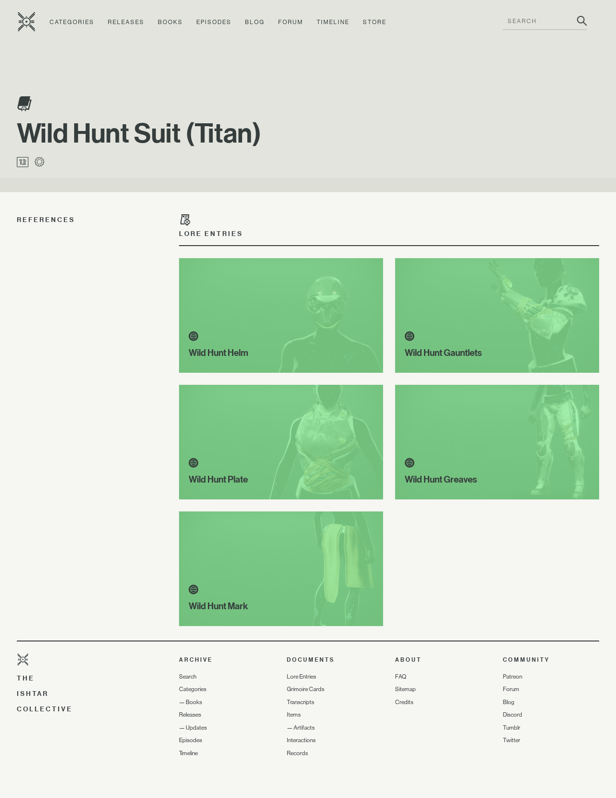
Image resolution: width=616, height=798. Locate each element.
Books (170, 22)
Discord (512, 714)
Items (294, 714)
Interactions (301, 740)
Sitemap (405, 689)
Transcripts (300, 702)
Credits (404, 702)
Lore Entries (301, 676)
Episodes (213, 22)
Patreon (512, 676)
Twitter (511, 740)
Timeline (333, 22)
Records (297, 753)
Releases (126, 22)
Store (374, 22)
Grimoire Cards (305, 689)
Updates (196, 727)
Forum (290, 22)
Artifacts (304, 727)
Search (187, 676)
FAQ (400, 676)
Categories (72, 22)
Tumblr (511, 727)
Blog (255, 22)
